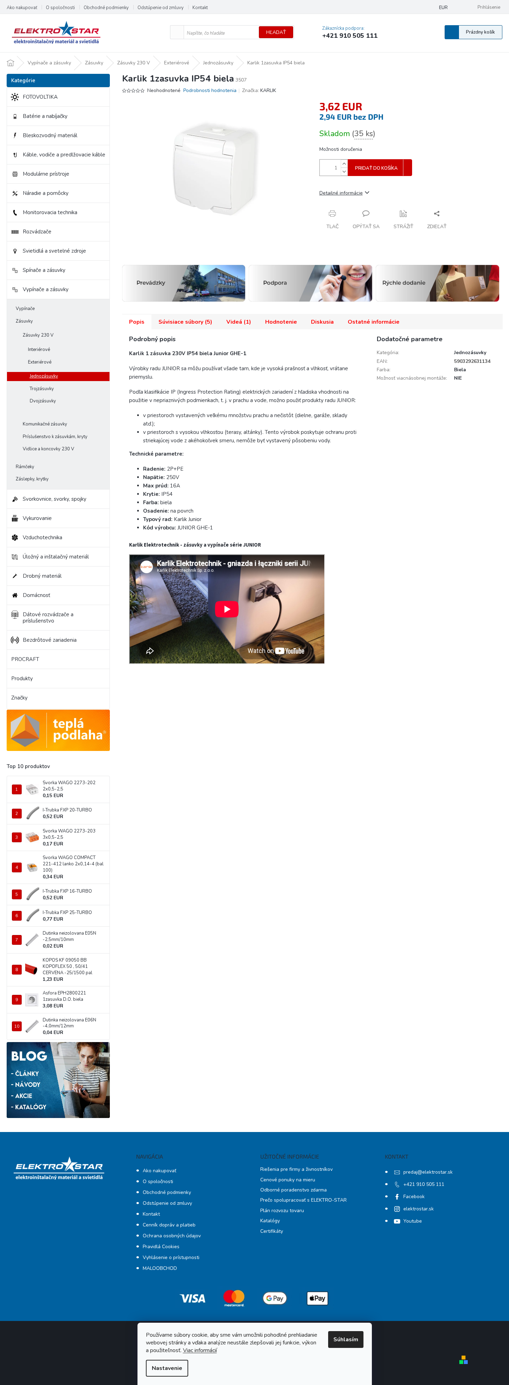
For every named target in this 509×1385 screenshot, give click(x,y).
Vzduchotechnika (42, 537)
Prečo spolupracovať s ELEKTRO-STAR (303, 1200)
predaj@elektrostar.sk (428, 1172)
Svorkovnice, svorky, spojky (54, 498)
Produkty (22, 678)
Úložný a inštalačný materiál (56, 556)
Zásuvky (24, 321)
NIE (458, 378)
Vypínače (25, 308)
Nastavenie (167, 1368)
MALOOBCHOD (160, 1268)
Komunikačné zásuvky (45, 424)
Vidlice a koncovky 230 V (48, 449)
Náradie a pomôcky (46, 193)
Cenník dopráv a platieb (169, 1225)
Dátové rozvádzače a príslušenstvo (48, 617)
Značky (19, 697)
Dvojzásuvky (43, 401)
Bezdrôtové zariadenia (50, 640)
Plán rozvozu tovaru (282, 1210)
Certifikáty (271, 1231)
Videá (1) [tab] (238, 322)
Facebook (414, 1196)
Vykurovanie (37, 518)
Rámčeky (25, 467)
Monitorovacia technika (50, 212)
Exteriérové (39, 362)
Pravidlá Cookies (161, 1246)
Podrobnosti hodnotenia (209, 90)
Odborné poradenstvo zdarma (293, 1190)
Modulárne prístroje (46, 173)
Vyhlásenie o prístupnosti (171, 1257)
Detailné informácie (341, 193)
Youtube (412, 1221)
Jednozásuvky (44, 376)
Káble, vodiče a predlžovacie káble (64, 154)
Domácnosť (36, 595)
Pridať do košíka (376, 168)
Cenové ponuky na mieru (287, 1179)
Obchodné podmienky (106, 8)
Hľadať (276, 32)
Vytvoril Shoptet (491, 1359)
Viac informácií (200, 1350)
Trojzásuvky (42, 389)
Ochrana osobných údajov (172, 1235)
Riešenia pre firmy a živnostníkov (296, 1169)
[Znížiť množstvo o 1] (344, 172)
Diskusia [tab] (322, 322)
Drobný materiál (42, 575)
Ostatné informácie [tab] (374, 322)
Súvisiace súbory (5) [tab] (185, 322)
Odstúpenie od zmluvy (160, 8)
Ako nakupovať (22, 8)
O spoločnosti (60, 8)
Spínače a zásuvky (44, 270)
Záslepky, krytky (32, 479)
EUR (443, 8)
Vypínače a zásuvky (46, 289)
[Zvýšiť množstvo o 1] (344, 164)
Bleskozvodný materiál (50, 135)
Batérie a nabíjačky (45, 116)
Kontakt (200, 8)
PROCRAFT (25, 659)
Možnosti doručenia (340, 149)
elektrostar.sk (418, 1208)
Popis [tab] (136, 322)
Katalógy (270, 1220)
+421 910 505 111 (423, 1184)
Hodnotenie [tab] (281, 322)
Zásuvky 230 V (38, 335)
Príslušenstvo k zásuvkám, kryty (55, 437)
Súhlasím (345, 1339)
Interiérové (39, 349)
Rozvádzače (37, 231)
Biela (460, 369)
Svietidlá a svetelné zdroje (54, 250)
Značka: (259, 90)
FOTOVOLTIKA (40, 96)
